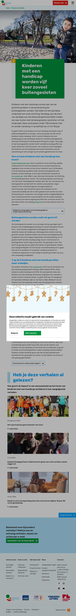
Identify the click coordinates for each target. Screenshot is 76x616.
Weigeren (14, 333)
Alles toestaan (31, 333)
